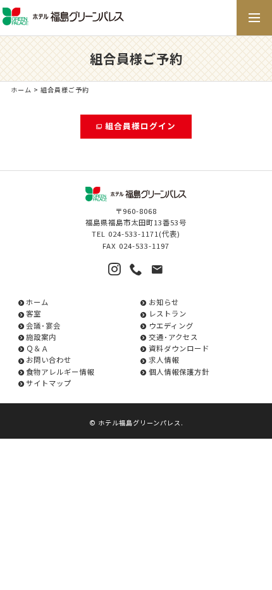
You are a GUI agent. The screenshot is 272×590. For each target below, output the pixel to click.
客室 (33, 313)
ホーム (21, 89)
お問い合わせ (48, 360)
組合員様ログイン (140, 126)
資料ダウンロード (179, 348)
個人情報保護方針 (179, 372)
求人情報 (163, 360)
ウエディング (171, 325)
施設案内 (41, 337)
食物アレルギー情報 (60, 372)
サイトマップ (48, 383)
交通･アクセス (173, 337)
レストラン (167, 313)
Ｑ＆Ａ (37, 348)
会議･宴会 (43, 325)
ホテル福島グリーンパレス (139, 422)
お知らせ (163, 302)
